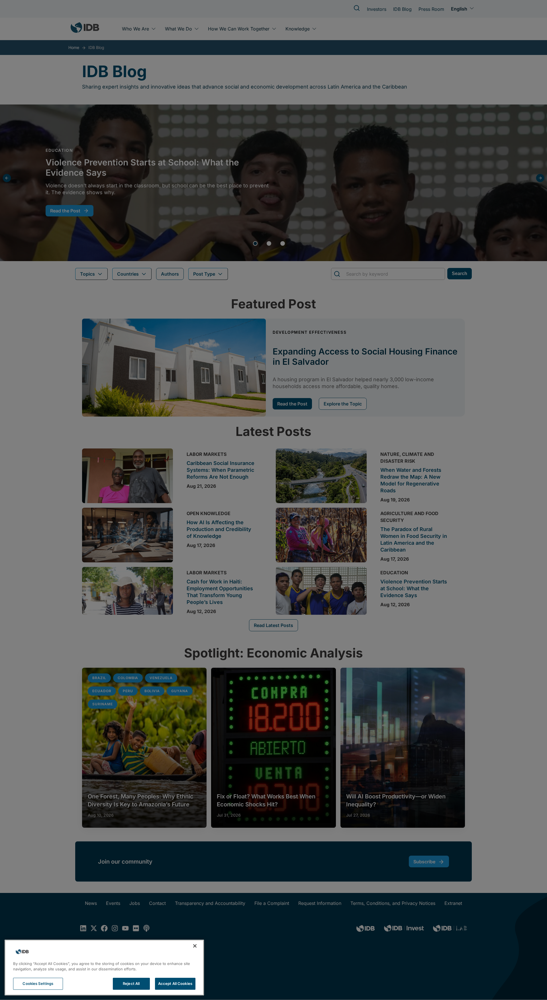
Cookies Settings (38, 983)
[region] (104, 967)
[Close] (195, 946)
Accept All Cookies (175, 983)
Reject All (131, 983)
